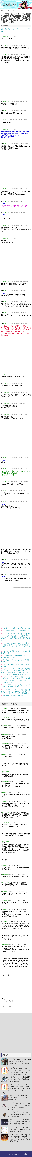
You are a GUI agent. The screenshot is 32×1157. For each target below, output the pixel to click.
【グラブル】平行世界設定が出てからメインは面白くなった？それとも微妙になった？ (19, 1097)
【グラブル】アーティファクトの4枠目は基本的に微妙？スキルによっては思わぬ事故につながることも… (19, 1122)
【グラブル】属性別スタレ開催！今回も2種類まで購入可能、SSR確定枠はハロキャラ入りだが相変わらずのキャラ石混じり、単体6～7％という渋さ (15, 1089)
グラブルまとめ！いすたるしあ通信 (18, 1154)
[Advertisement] (16, 82)
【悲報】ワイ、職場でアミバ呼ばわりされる (16, 628)
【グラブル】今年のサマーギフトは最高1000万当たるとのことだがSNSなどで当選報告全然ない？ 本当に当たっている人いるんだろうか (15, 691)
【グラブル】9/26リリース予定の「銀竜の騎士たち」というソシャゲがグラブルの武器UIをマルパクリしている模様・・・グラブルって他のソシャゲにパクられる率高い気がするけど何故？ (15, 637)
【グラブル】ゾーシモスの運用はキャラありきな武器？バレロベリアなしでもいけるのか (19, 1114)
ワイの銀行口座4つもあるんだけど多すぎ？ (16, 630)
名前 (3, 999)
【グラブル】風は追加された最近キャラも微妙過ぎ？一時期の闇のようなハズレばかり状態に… (19, 1129)
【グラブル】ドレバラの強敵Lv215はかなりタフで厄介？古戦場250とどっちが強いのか (19, 1079)
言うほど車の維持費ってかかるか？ (14, 695)
